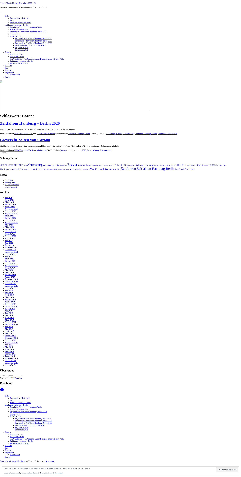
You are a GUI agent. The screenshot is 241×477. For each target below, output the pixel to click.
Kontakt (8, 70)
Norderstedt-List (35, 169)
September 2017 (11, 324)
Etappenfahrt (131, 165)
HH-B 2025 (187, 165)
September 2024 (11, 222)
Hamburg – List (16, 54)
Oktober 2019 (10, 284)
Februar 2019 (10, 299)
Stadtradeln (49, 169)
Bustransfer (82, 165)
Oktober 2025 (10, 211)
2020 (84, 150)
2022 (11, 165)
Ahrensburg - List (51, 165)
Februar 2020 (10, 275)
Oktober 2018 (10, 304)
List (27, 169)
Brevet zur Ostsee (17, 57)
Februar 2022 (10, 245)
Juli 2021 (8, 256)
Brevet (63, 150)
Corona (119, 134)
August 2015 (10, 365)
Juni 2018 (9, 313)
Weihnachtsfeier (114, 169)
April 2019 (9, 295)
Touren (8, 52)
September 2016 (11, 342)
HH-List (193, 165)
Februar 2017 (10, 336)
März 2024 (9, 227)
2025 (25, 165)
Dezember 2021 (11, 247)
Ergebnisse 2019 (21, 50)
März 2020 (9, 272)
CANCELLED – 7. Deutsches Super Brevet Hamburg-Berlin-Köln (37, 59)
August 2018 (10, 308)
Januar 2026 (10, 207)
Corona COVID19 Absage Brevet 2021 (103, 165)
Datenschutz (15, 75)
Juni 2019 (9, 290)
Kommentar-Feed (12, 185)
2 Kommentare (106, 150)
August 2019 (10, 288)
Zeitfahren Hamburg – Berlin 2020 (30, 123)
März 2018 (9, 320)
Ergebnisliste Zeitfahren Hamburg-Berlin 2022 (33, 43)
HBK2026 (173, 165)
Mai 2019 (9, 293)
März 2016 (9, 351)
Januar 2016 (10, 356)
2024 (21, 165)
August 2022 (10, 238)
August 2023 (10, 234)
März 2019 (9, 297)
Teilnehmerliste (60, 169)
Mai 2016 (9, 347)
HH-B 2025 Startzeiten (19, 29)
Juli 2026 (8, 198)
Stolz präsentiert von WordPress (12, 461)
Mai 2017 (9, 329)
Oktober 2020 (10, 263)
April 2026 (9, 200)
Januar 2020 (10, 277)
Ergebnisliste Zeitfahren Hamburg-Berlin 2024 (33, 38)
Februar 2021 (10, 261)
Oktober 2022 (10, 236)
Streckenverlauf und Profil (20, 23)
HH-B (180, 165)
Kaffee (24, 169)
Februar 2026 (10, 204)
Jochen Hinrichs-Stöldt (46, 134)
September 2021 (11, 252)
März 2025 (9, 216)
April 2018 (9, 318)
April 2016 (9, 349)
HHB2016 (199, 165)
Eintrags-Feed (10, 182)
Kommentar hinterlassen (167, 134)
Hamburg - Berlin (165, 165)
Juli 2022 (8, 241)
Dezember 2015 (11, 358)
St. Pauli (43, 169)
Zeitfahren (128, 169)
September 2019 (11, 286)
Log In (7, 77)
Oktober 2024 (10, 220)
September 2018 (11, 306)
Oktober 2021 (10, 250)
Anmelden (9, 180)
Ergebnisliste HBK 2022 (20, 18)
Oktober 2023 (10, 232)
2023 (16, 165)
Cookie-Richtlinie (58, 473)
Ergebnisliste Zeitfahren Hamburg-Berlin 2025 (28, 32)
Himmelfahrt (222, 165)
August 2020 (10, 268)
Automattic (49, 461)
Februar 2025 (10, 218)
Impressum (9, 72)
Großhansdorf (140, 165)
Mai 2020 (9, 270)
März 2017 (9, 333)
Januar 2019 (10, 302)
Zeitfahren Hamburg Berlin (79, 134)
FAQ (12, 20)
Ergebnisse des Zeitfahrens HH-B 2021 (30, 45)
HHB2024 (214, 165)
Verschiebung (128, 134)
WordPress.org (11, 187)
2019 (2, 165)
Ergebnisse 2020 (21, 48)
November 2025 (11, 209)
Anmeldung (14, 34)
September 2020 (11, 265)
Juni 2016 (9, 345)
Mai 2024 (9, 225)
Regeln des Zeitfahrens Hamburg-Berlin (26, 27)
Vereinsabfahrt (75, 169)
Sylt (54, 169)
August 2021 (10, 254)
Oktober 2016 (10, 340)
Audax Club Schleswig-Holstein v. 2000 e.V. (18, 3)
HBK (7, 16)
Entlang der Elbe (121, 165)
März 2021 (9, 259)
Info (6, 68)
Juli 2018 (8, 311)
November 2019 (11, 281)
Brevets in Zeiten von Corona (25, 140)
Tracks (67, 169)
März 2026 (9, 202)
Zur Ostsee (190, 169)
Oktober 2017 (10, 322)
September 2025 (11, 213)
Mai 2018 (9, 315)
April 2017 (9, 331)
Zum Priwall (179, 169)
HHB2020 (206, 165)
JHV (19, 169)
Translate (18, 378)
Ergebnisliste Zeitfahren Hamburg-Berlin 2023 (33, 41)
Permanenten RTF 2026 (19, 63)
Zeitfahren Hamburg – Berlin (16, 25)
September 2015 (11, 363)
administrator (42, 150)
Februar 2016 (10, 354)
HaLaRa (8, 66)
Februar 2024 (10, 229)
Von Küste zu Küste (99, 169)
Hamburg (156, 165)
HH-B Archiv (15, 36)
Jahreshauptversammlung (9, 169)
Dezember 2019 (11, 279)
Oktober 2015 (10, 361)
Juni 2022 (9, 243)
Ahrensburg (35, 165)
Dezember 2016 (11, 338)
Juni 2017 (9, 327)
